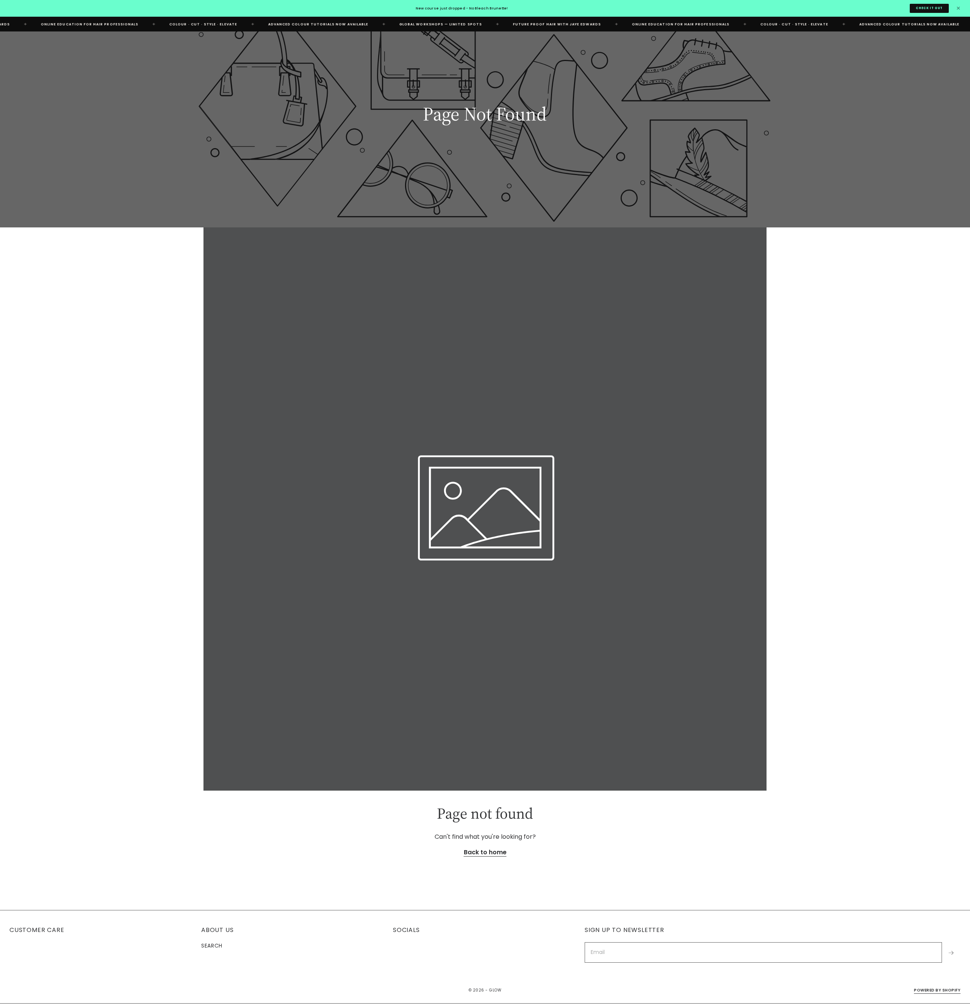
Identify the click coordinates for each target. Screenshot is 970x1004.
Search (211, 945)
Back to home (485, 852)
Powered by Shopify (937, 990)
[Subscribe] (951, 952)
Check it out (929, 8)
